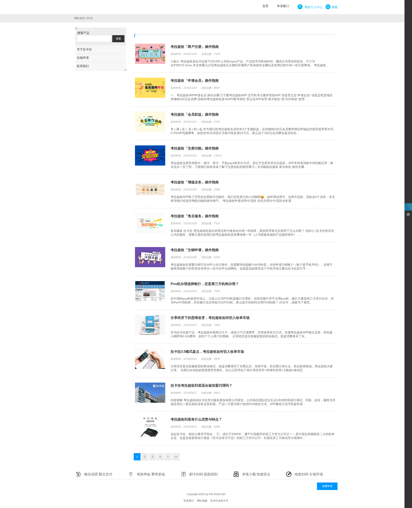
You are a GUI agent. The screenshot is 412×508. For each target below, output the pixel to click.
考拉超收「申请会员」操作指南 (195, 80)
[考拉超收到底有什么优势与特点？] (150, 427)
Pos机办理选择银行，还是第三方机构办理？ (205, 284)
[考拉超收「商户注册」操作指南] (150, 54)
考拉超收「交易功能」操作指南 (195, 148)
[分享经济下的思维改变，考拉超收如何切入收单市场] (150, 325)
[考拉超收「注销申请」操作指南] (150, 257)
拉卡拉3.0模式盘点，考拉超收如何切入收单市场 (207, 351)
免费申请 (327, 486)
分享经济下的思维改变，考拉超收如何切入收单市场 (210, 318)
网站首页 (79, 18)
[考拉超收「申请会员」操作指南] (150, 88)
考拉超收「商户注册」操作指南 (195, 46)
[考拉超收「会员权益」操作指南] (150, 122)
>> (175, 456)
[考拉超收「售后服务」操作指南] (150, 224)
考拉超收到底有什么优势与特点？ (196, 419)
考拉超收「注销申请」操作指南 (195, 250)
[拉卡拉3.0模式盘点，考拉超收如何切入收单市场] (150, 359)
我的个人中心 (313, 7)
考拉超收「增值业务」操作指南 (195, 182)
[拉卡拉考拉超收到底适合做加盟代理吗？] (150, 393)
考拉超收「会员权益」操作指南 (195, 114)
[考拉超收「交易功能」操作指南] (150, 156)
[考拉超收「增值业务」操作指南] (150, 190)
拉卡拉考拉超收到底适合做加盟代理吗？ (201, 385)
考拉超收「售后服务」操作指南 (195, 216)
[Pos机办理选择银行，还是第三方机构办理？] (150, 291)
